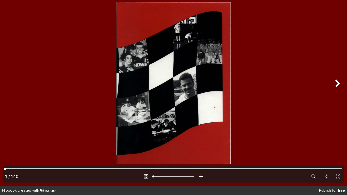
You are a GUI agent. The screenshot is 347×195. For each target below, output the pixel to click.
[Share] (326, 176)
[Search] (313, 176)
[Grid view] (146, 176)
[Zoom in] (201, 176)
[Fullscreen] (338, 176)
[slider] (173, 176)
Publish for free (332, 190)
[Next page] (337, 93)
